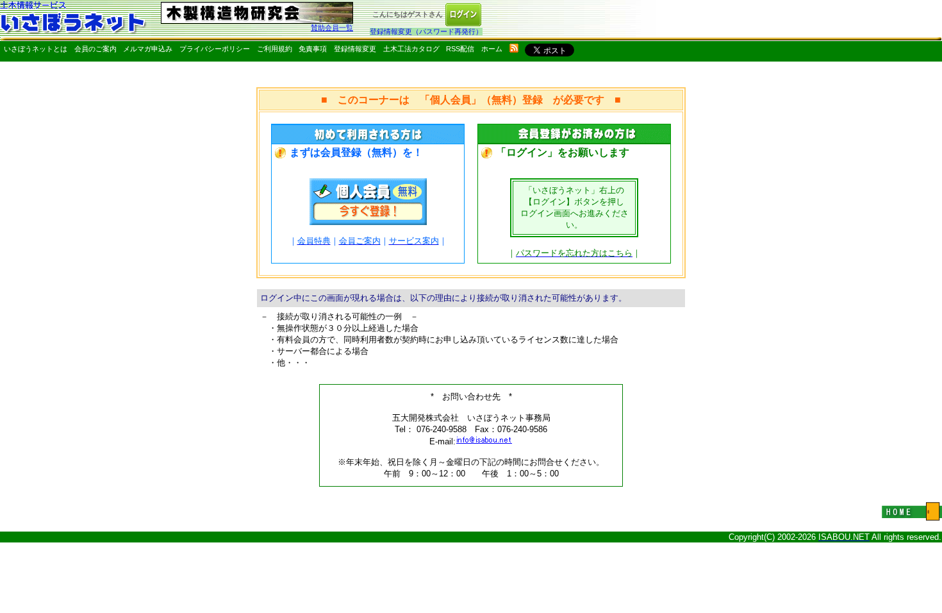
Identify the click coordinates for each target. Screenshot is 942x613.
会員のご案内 (95, 49)
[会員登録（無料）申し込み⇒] (368, 221)
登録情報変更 (355, 49)
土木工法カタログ (411, 49)
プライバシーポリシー (214, 49)
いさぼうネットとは (35, 49)
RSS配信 (460, 49)
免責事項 (313, 49)
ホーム (491, 49)
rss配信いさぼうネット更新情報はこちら (513, 48)
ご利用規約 (274, 49)
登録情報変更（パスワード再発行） (426, 31)
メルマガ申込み (147, 49)
